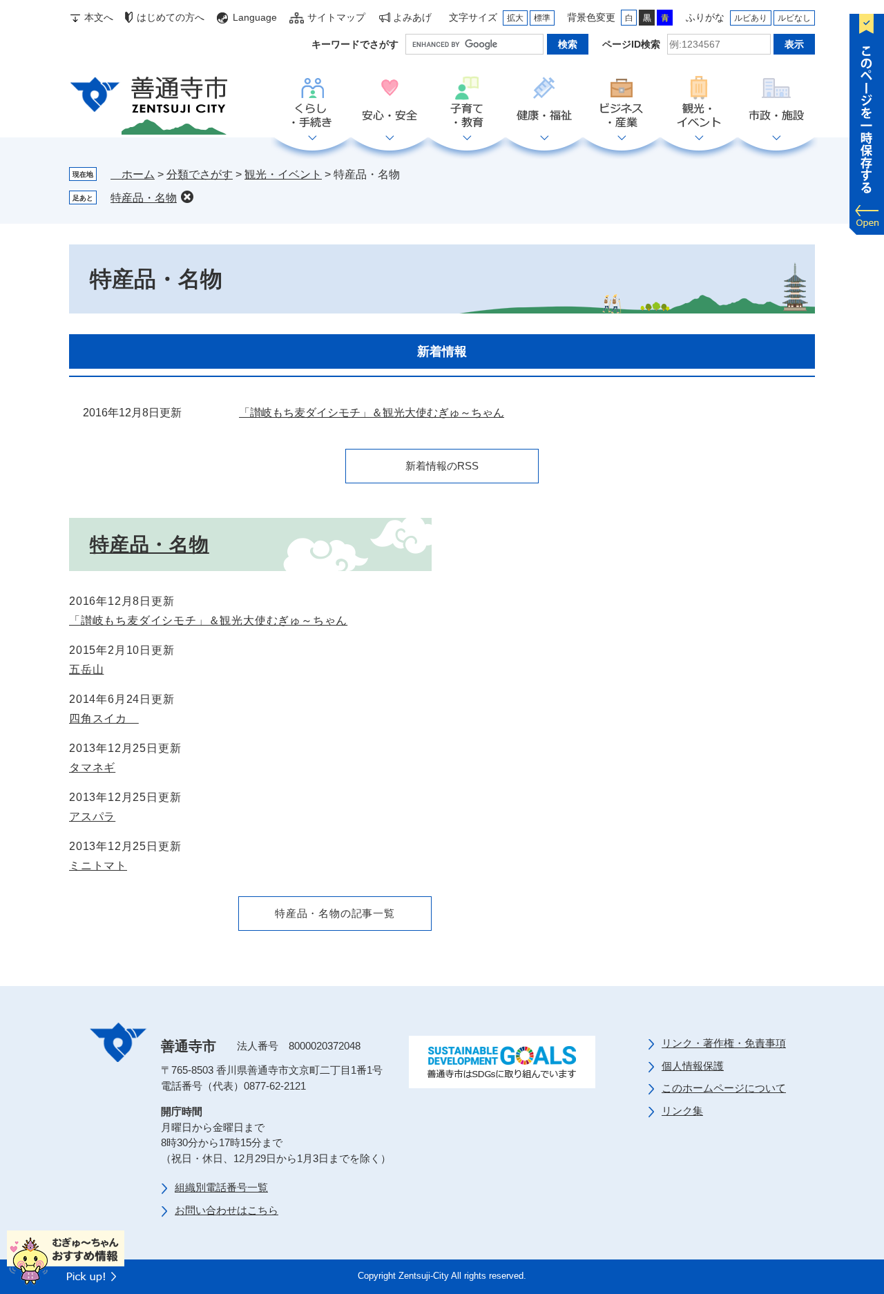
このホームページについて (724, 1088)
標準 (542, 18)
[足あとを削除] (187, 197)
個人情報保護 (693, 1066)
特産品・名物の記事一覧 (335, 913)
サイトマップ (336, 17)
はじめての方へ (170, 17)
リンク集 (682, 1111)
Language (255, 17)
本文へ (98, 17)
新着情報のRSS (442, 466)
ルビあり (750, 18)
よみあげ (412, 17)
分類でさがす (199, 174)
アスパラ (92, 816)
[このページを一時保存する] (866, 121)
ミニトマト (98, 865)
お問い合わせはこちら (226, 1210)
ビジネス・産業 (621, 102)
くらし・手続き (312, 102)
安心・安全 (389, 102)
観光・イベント (699, 102)
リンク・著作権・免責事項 (724, 1043)
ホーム (132, 174)
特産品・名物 (143, 198)
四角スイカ (104, 718)
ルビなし (794, 18)
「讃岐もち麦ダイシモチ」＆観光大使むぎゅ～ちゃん (371, 412)
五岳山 (86, 669)
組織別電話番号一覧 (221, 1187)
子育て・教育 (467, 102)
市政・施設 (776, 102)
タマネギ (92, 767)
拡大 (515, 18)
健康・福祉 (544, 102)
